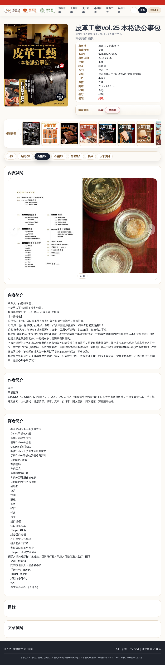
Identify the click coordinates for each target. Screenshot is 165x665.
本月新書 (62, 10)
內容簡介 (42, 156)
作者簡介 (59, 156)
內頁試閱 (25, 156)
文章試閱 (105, 156)
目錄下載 (121, 10)
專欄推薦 (98, 10)
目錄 (90, 156)
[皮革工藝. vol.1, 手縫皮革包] (145, 133)
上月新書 (74, 10)
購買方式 (109, 10)
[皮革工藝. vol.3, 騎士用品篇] (107, 133)
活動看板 (154, 10)
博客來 (112, 110)
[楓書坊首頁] (29, 10)
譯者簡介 (76, 156)
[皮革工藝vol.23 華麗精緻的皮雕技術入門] (69, 133)
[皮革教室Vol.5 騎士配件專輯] (31, 133)
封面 (11, 156)
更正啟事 (86, 10)
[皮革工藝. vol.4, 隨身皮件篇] (88, 133)
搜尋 (143, 10)
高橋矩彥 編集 (84, 38)
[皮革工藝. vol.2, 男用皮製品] (126, 133)
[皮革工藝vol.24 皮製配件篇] (50, 133)
